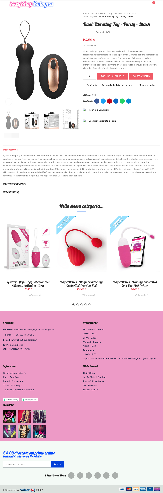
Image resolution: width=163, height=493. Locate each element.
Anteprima (45, 234)
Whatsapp (122, 101)
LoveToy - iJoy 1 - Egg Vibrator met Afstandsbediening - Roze (28, 283)
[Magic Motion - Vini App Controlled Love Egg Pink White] (135, 247)
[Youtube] (106, 475)
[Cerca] (146, 4)
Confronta (92, 85)
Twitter (103, 101)
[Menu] (4, 4)
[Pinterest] (89, 475)
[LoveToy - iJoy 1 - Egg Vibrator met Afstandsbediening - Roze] (28, 247)
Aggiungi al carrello (112, 76)
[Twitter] (80, 475)
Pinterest (109, 101)
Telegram (128, 101)
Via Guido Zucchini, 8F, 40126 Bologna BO (34, 329)
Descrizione (10, 149)
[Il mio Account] (158, 4)
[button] (6, 60)
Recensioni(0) (11, 192)
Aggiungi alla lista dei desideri (117, 85)
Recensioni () (103, 32)
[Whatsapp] (115, 475)
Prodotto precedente (149, 15)
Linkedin (115, 101)
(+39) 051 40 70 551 (24, 334)
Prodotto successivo (157, 15)
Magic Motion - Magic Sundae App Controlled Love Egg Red (81, 283)
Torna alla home (153, 15)
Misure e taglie (147, 85)
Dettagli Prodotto (14, 183)
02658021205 (17, 344)
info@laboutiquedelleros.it (24, 339)
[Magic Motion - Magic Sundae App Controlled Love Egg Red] (82, 247)
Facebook (96, 101)
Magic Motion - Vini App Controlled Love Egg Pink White (135, 283)
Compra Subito (141, 76)
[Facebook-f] (71, 475)
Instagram (8, 404)
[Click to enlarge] (9, 102)
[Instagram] (97, 475)
